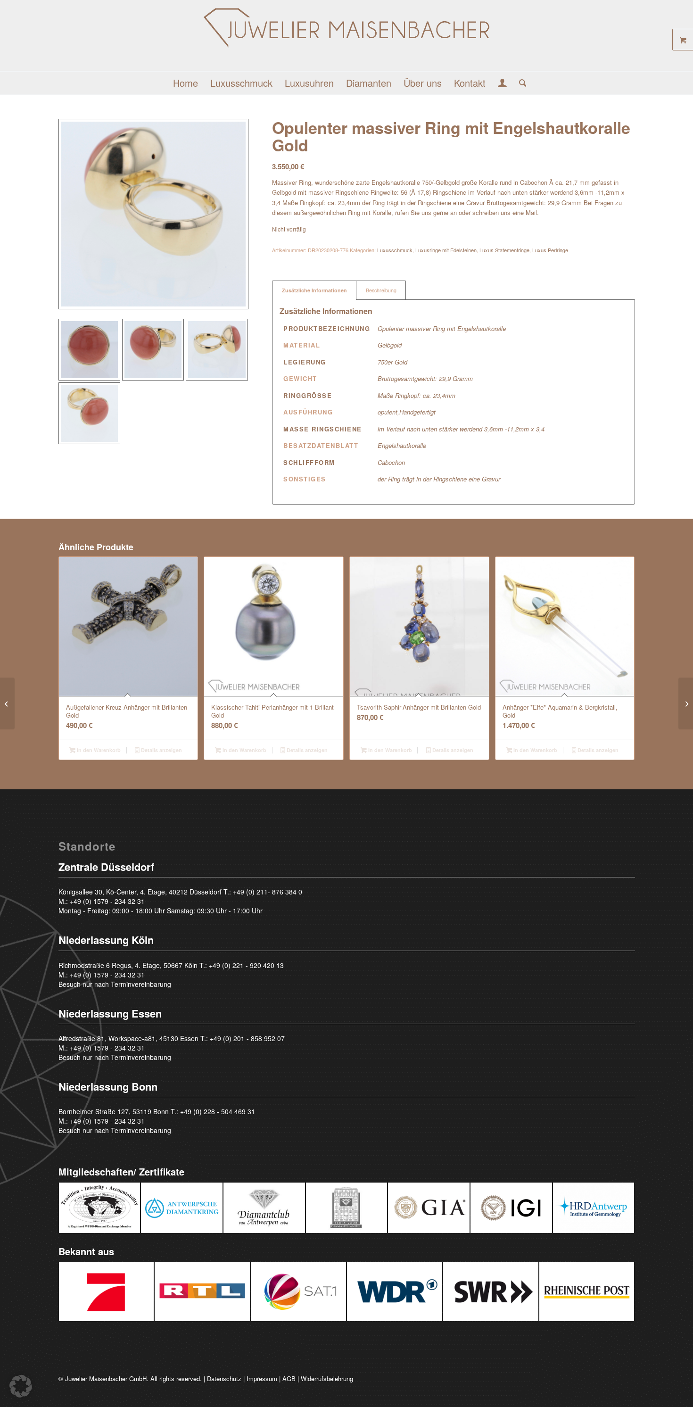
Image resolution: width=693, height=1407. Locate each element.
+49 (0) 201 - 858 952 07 (247, 1038)
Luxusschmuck (394, 250)
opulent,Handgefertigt (407, 411)
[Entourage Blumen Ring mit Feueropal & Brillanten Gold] (7, 703)
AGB (289, 1378)
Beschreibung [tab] (381, 290)
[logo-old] (346, 39)
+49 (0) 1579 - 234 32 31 (107, 901)
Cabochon (391, 462)
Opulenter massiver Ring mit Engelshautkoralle (442, 328)
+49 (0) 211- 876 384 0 (267, 891)
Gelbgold (390, 344)
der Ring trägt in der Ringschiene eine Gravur (439, 478)
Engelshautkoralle (402, 445)
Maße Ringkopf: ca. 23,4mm (416, 395)
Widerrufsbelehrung (327, 1378)
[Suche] (520, 83)
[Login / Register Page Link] (502, 84)
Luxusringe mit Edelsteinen (446, 250)
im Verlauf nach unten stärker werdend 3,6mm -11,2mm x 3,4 (461, 428)
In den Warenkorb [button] (98, 749)
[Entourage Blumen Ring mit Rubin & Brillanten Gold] (685, 703)
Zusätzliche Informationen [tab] (314, 290)
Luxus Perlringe (550, 250)
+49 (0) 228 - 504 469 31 (217, 1111)
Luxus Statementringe (504, 250)
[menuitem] (185, 83)
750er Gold (392, 361)
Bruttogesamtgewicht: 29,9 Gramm (425, 378)
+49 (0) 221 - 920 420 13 (246, 965)
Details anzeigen (161, 749)
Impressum (262, 1378)
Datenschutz (224, 1378)
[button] (20, 1386)
